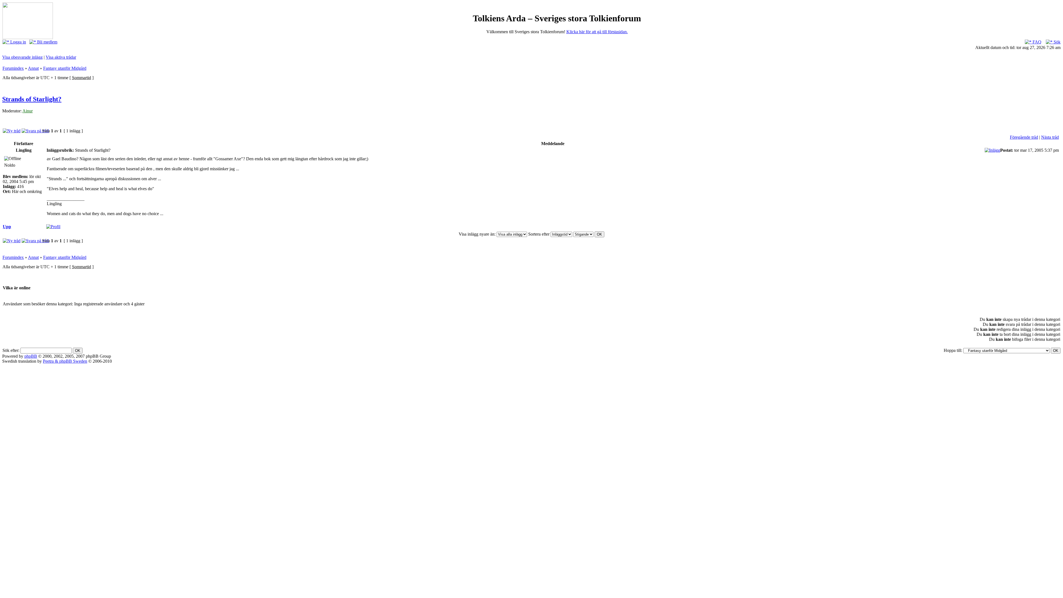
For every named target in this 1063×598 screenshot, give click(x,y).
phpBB (30, 356)
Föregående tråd (1024, 137)
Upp (7, 226)
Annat (33, 68)
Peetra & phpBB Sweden (65, 361)
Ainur (27, 111)
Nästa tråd (1050, 137)
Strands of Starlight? (31, 99)
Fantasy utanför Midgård (64, 68)
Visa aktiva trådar (61, 57)
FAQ (1036, 42)
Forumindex (13, 68)
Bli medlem (46, 42)
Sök (1056, 42)
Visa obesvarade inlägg (22, 57)
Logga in (17, 42)
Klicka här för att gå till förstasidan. (597, 31)
